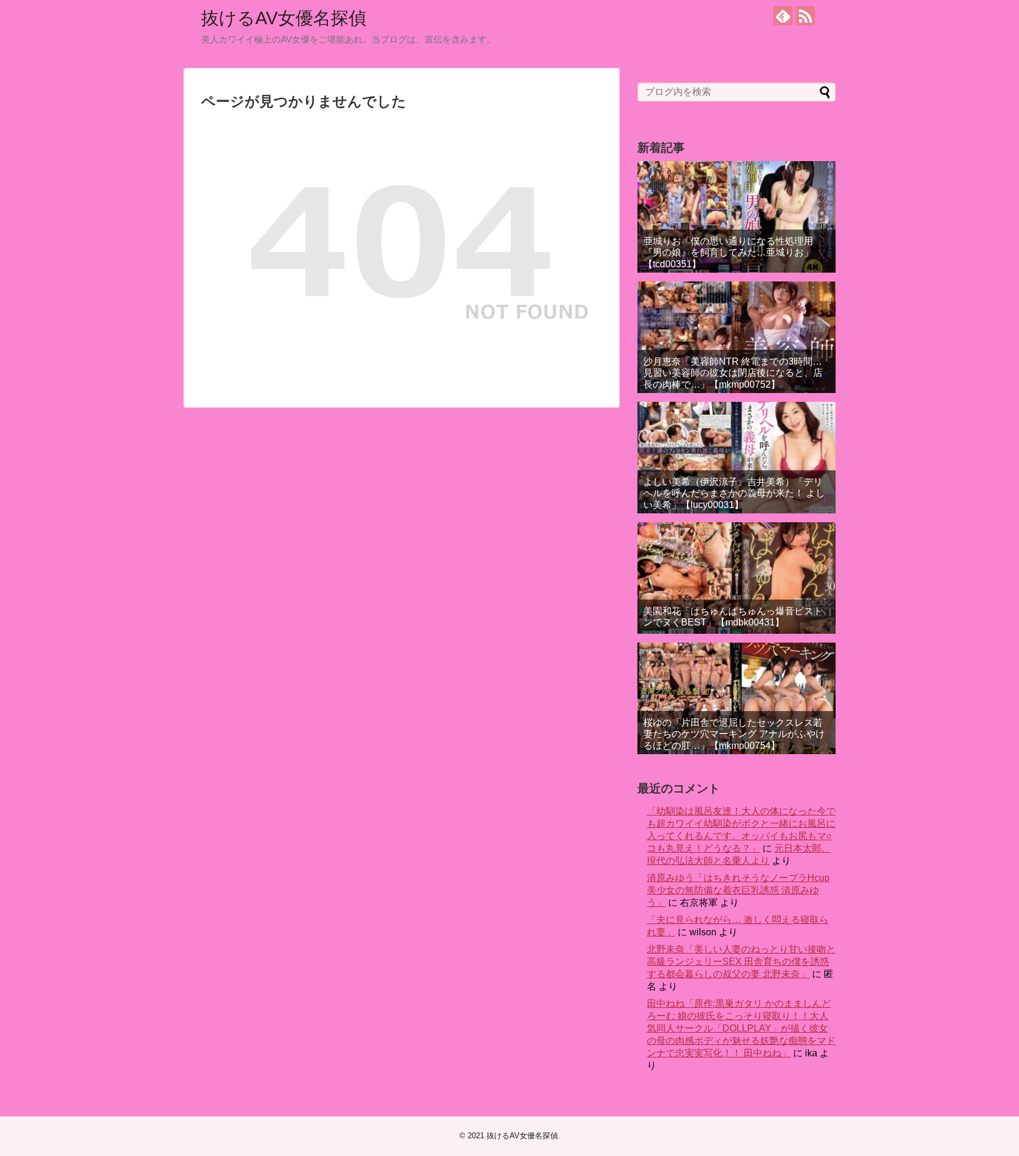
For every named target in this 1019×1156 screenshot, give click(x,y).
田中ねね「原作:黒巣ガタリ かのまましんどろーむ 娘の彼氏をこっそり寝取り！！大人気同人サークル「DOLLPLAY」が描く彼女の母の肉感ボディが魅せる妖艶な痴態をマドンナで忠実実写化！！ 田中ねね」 (741, 1028)
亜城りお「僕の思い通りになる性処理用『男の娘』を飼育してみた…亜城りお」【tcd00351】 (728, 252)
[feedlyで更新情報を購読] (783, 15)
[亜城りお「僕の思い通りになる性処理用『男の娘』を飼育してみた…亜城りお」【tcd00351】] (736, 217)
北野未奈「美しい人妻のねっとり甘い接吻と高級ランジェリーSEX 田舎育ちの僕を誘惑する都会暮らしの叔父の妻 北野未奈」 (741, 961)
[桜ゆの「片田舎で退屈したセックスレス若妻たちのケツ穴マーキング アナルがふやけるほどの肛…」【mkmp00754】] (736, 698)
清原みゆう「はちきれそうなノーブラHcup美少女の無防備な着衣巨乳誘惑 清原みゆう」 (738, 890)
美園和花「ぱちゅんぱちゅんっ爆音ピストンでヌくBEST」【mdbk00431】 (733, 616)
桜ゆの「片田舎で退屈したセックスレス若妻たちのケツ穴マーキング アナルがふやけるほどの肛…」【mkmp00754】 (734, 734)
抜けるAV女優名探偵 (283, 18)
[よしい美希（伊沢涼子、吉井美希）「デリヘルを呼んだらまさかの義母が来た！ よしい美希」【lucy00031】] (736, 457)
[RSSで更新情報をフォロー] (805, 15)
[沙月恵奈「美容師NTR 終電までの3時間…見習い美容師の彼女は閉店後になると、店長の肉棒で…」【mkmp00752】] (736, 337)
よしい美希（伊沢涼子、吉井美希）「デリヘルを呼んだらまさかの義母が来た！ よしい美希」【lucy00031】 (734, 493)
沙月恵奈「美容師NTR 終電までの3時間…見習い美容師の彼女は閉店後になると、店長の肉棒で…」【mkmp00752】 (733, 372)
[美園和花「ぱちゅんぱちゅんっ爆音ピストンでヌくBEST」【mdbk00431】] (736, 578)
